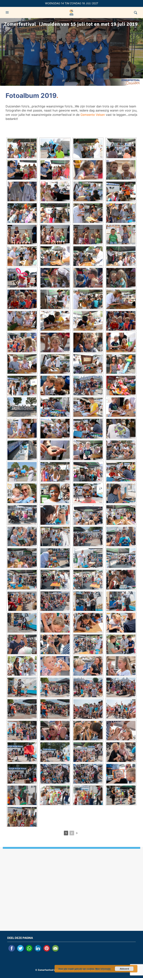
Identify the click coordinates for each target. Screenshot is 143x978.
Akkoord (124, 968)
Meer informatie (103, 968)
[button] (7, 12)
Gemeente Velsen (92, 115)
